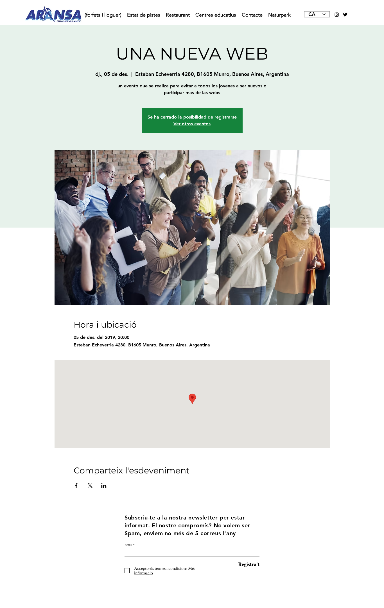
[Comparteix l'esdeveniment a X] (90, 485)
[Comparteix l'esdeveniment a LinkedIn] (104, 485)
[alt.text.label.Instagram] (337, 14)
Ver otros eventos (192, 123)
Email (128, 544)
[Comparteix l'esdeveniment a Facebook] (76, 485)
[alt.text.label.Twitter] (345, 14)
